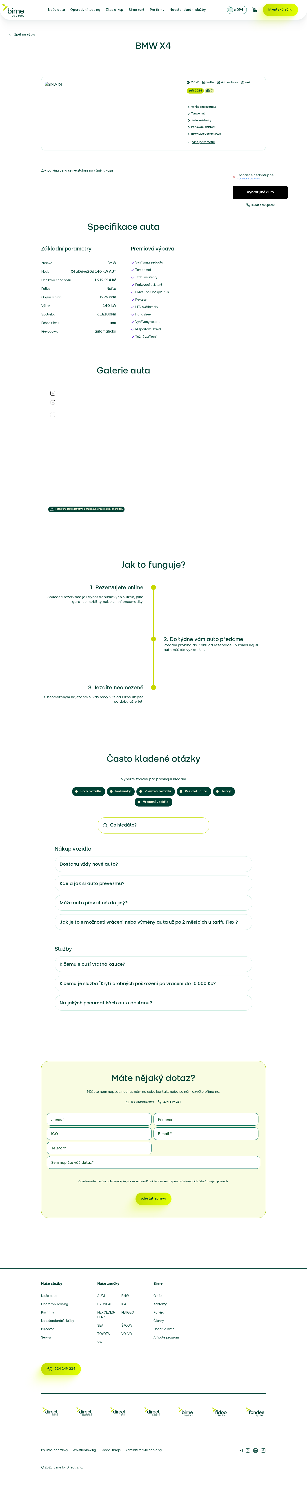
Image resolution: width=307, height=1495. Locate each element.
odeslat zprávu (153, 1198)
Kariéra (159, 1312)
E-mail (165, 1134)
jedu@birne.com (142, 1102)
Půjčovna (47, 1329)
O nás (158, 1296)
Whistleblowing (84, 1450)
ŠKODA (126, 1325)
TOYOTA (103, 1334)
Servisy (46, 1337)
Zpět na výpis (24, 34)
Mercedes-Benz (106, 1315)
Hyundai (104, 1304)
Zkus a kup (114, 10)
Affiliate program (166, 1337)
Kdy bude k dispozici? (249, 179)
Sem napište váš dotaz (72, 1162)
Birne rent (137, 10)
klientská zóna (280, 9)
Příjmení (166, 1119)
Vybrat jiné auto (260, 192)
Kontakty (160, 1304)
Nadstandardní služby (188, 10)
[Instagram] (248, 1450)
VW (99, 1342)
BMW (125, 1296)
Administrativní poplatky (143, 1450)
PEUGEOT (128, 1312)
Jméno (57, 1119)
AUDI (101, 1296)
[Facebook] (263, 1450)
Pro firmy (157, 10)
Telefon (58, 1148)
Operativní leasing (85, 10)
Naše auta (56, 10)
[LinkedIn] (255, 1450)
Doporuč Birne (164, 1329)
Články (159, 1321)
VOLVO (126, 1334)
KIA (123, 1304)
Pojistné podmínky (54, 1450)
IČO (54, 1134)
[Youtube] (240, 1450)
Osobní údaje (111, 1450)
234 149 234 (172, 1102)
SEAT (101, 1325)
